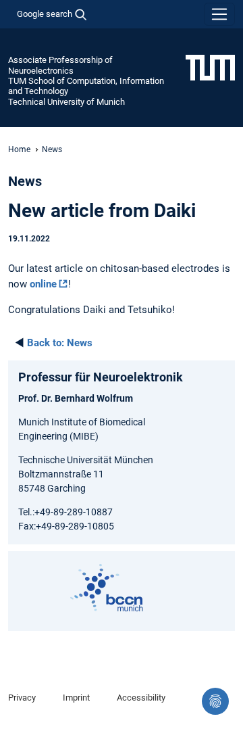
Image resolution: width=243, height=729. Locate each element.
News (59, 343)
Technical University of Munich (66, 102)
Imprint (76, 697)
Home (19, 149)
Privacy (22, 697)
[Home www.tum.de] (210, 67)
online (43, 284)
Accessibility (141, 697)
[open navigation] (219, 14)
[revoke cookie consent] (215, 701)
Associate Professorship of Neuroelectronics (60, 65)
